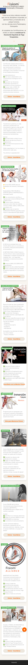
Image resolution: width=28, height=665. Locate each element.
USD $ (3, 9)
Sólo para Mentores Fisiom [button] (14, 421)
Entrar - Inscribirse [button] (14, 96)
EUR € (3, 12)
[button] (24, 629)
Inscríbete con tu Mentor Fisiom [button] (14, 384)
